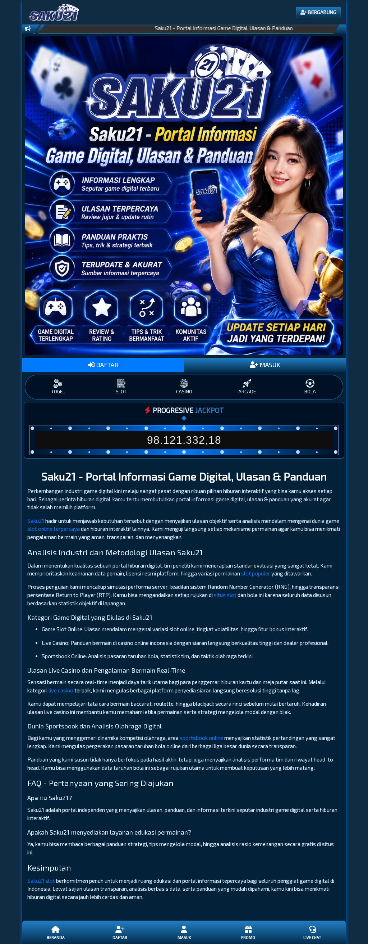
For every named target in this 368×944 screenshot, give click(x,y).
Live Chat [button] (312, 937)
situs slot (225, 595)
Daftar (119, 937)
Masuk (184, 937)
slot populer (255, 573)
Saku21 (35, 521)
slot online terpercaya (53, 528)
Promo (248, 937)
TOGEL (58, 391)
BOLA (310, 391)
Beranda (56, 937)
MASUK (269, 365)
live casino (61, 690)
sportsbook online (201, 738)
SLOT (121, 391)
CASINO (184, 391)
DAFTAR (107, 365)
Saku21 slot (41, 880)
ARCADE (247, 391)
